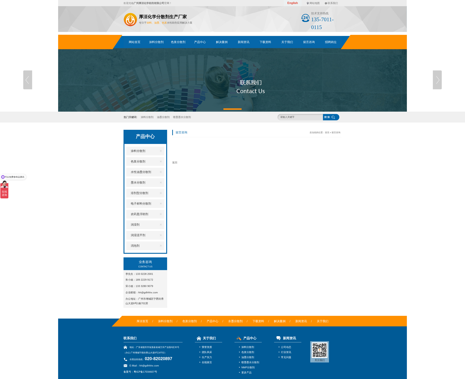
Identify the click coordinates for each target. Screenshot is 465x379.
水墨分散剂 (235, 321)
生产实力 (207, 357)
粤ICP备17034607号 (145, 371)
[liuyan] (232, 80)
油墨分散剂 (163, 117)
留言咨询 (309, 42)
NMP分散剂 (248, 367)
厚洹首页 (142, 321)
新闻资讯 (243, 42)
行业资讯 (286, 352)
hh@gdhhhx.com (148, 292)
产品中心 (200, 42)
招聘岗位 (331, 42)
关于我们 (287, 42)
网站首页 (134, 42)
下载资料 (265, 42)
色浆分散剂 (178, 42)
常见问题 (286, 357)
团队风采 (207, 352)
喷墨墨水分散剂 (182, 117)
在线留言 (207, 362)
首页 (327, 132)
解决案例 (222, 42)
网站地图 (315, 3)
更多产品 (246, 372)
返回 (174, 162)
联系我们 (333, 3)
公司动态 (286, 347)
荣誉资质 (207, 347)
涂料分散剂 (156, 42)
